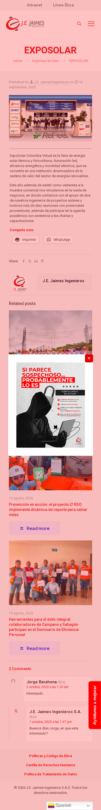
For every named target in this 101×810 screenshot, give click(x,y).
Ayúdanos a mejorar (94, 705)
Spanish (62, 805)
